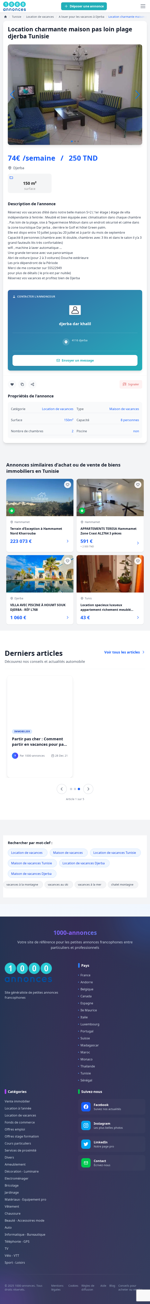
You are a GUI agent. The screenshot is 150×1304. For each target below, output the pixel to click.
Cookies (73, 1285)
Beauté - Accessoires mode (24, 1220)
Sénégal (86, 1080)
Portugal (86, 1031)
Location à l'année (18, 1108)
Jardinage (12, 1192)
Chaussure (13, 1213)
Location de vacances (27, 853)
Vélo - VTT (12, 1255)
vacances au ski (58, 884)
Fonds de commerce (20, 1122)
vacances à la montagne (22, 884)
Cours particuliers (18, 1143)
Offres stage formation (22, 1136)
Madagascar (89, 1045)
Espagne (86, 1003)
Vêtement (12, 1206)
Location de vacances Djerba (83, 863)
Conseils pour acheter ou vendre (130, 1287)
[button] (137, 94)
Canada (86, 996)
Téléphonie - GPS (17, 1241)
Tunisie (85, 1073)
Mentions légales (57, 1287)
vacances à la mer (89, 884)
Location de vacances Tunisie (114, 853)
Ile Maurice (88, 1010)
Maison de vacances (68, 853)
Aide (103, 1285)
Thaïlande (87, 1066)
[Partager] (32, 384)
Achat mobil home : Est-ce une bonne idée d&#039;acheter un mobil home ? (37, 747)
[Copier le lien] (22, 384)
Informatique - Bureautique (25, 1234)
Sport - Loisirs (15, 1262)
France (85, 975)
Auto (8, 1227)
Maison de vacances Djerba (31, 874)
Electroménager (17, 1178)
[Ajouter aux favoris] (12, 384)
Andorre (86, 982)
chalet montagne (122, 884)
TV (6, 1248)
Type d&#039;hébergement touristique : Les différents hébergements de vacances (109, 744)
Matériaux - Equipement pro (25, 1199)
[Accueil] (5, 16)
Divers (9, 1157)
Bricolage (12, 1185)
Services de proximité (20, 1150)
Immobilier (22, 731)
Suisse (85, 1038)
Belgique (86, 989)
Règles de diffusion (87, 1287)
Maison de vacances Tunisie (31, 863)
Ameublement (15, 1164)
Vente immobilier (17, 1101)
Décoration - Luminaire (22, 1171)
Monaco (86, 1059)
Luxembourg (89, 1024)
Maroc (85, 1052)
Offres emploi (15, 1129)
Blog (112, 1285)
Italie (84, 1017)
